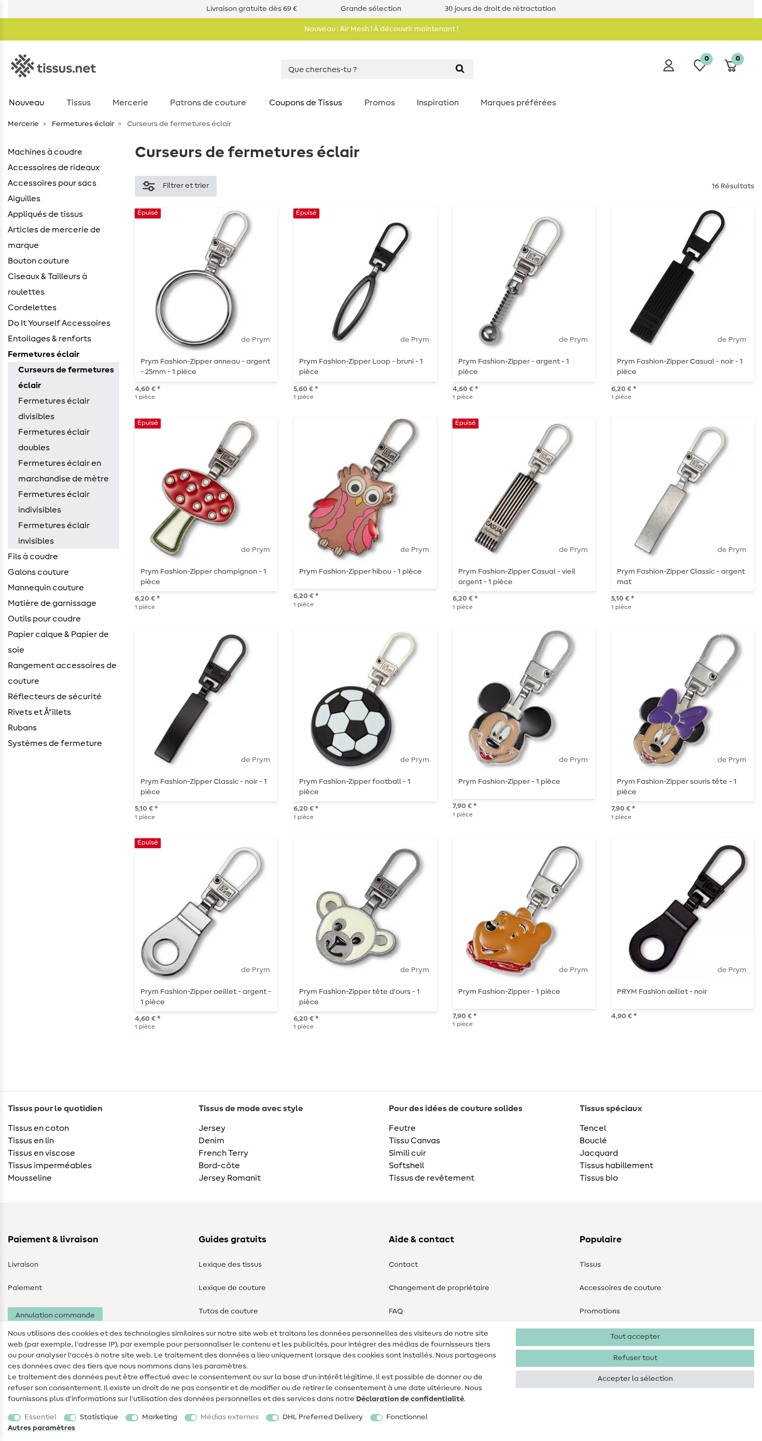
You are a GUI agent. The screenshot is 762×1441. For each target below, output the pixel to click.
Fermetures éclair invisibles (54, 533)
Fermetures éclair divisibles (54, 409)
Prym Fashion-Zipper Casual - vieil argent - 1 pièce (516, 577)
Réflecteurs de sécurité (55, 696)
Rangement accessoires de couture (62, 673)
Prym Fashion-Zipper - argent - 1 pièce (513, 367)
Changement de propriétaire (439, 1288)
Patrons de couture (208, 103)
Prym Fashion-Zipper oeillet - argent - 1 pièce (205, 997)
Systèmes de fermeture (55, 743)
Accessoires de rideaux (54, 167)
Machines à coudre (45, 152)
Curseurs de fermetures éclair (66, 378)
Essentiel (40, 1417)
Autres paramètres (41, 1428)
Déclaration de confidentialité (410, 1399)
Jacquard (599, 1153)
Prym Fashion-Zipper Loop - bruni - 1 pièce (361, 367)
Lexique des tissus (230, 1264)
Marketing (159, 1417)
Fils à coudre (33, 556)
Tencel (593, 1128)
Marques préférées (518, 103)
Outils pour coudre (44, 619)
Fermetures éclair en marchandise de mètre (63, 471)
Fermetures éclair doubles (54, 440)
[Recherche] (460, 69)
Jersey (212, 1128)
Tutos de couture (228, 1311)
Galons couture (38, 572)
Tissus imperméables (50, 1165)
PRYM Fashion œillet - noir (662, 991)
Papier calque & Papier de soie (58, 642)
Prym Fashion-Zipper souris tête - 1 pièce (677, 787)
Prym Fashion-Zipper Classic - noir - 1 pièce (203, 787)
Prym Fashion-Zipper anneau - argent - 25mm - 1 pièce (205, 367)
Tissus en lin (31, 1141)
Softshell (406, 1165)
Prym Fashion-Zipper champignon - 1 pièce (203, 577)
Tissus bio (599, 1178)
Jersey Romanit (230, 1178)
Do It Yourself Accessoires (59, 323)
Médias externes (230, 1417)
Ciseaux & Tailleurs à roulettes (47, 284)
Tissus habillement (616, 1165)
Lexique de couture (232, 1288)
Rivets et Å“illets (39, 712)
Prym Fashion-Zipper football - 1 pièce (355, 787)
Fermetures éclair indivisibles (54, 502)
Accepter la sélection (635, 1378)
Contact (403, 1264)
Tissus (78, 103)
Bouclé (593, 1141)
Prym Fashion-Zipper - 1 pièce (509, 781)
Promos (379, 103)
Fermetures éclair (82, 124)
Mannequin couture (46, 588)
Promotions (600, 1311)
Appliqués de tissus (45, 214)
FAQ (396, 1311)
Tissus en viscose (41, 1153)
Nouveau (26, 103)
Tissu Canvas (414, 1141)
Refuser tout (635, 1358)
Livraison (23, 1264)
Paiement (25, 1288)
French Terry (223, 1153)
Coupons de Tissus (305, 103)
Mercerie (130, 103)
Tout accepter (635, 1336)
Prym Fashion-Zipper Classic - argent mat (681, 577)
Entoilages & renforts (49, 339)
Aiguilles (24, 199)
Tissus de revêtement (431, 1178)
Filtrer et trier (186, 185)
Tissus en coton (38, 1128)
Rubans (22, 728)
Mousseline (30, 1178)
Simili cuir (407, 1153)
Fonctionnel (407, 1417)
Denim (211, 1141)
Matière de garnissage (52, 603)
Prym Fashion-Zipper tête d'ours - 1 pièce (359, 997)
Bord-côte (219, 1165)
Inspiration (438, 103)
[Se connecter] (668, 65)
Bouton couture (38, 261)
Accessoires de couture (620, 1288)
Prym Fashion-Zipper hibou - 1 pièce (360, 571)
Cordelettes (32, 307)
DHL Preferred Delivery (323, 1417)
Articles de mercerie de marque (54, 238)
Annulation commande (55, 1315)
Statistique (99, 1417)
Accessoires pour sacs (52, 183)
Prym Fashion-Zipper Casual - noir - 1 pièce (680, 367)
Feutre (402, 1128)
